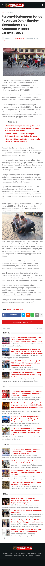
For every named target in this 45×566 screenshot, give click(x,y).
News (11, 12)
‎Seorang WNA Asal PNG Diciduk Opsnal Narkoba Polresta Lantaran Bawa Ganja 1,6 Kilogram (26, 473)
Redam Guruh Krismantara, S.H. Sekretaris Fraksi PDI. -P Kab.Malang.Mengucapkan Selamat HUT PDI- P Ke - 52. (26, 393)
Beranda (5, 12)
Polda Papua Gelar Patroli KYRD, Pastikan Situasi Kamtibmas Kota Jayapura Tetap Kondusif (26, 375)
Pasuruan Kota (17, 309)
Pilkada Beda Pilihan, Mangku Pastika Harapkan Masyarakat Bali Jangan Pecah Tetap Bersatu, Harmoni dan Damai (26, 419)
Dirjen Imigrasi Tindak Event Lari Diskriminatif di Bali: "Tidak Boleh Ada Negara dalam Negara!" (25, 501)
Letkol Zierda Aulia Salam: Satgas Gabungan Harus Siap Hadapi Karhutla (21, 135)
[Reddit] (28, 315)
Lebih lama (38, 328)
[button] (2, 5)
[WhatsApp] (32, 315)
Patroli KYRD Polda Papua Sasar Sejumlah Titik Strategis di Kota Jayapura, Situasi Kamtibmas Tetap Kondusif (26, 363)
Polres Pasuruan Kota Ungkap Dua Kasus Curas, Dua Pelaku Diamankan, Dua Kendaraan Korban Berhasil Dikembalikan (26, 340)
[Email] (37, 315)
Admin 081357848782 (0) (22, 322)
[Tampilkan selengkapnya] (41, 315)
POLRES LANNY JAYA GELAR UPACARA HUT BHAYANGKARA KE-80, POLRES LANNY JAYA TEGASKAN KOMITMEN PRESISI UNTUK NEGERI (27, 351)
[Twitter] (23, 315)
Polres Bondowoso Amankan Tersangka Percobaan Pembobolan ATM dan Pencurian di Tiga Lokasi (25, 451)
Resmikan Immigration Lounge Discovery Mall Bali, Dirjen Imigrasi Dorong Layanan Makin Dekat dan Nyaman (22, 128)
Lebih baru (6, 328)
